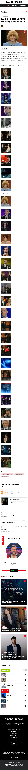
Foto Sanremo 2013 (19, 474)
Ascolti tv (14, 5)
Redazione (14, 731)
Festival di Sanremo (6, 23)
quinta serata (5, 476)
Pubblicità (14, 745)
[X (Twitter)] (4, 48)
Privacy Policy (14, 735)
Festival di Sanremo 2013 (7, 474)
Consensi (14, 737)
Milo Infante (12, 11)
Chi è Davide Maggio (14, 730)
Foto (13, 23)
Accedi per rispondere (5, 531)
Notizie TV (23, 5)
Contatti (13, 733)
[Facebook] (2, 48)
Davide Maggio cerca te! (14, 743)
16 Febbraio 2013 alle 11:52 (21, 526)
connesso (10, 515)
